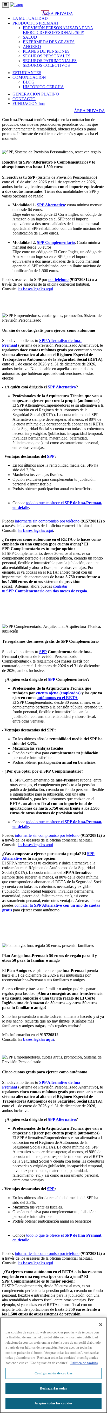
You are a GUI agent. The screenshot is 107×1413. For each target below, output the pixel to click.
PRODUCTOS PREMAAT (35, 23)
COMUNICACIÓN (29, 77)
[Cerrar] (100, 1324)
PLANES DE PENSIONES (46, 51)
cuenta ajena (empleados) (58, 693)
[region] (53, 1365)
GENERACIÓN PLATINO (35, 94)
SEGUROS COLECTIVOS (46, 65)
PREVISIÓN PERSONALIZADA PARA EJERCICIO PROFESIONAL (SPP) (58, 30)
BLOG (29, 82)
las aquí (35, 289)
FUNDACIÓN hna (28, 103)
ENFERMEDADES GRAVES (49, 42)
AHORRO (32, 46)
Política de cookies (84, 1363)
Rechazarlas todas (53, 1388)
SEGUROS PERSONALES (46, 56)
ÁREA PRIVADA (57, 13)
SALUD (30, 37)
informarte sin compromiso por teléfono (47, 521)
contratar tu (44, 588)
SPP (51, 456)
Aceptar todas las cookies (53, 1403)
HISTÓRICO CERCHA (43, 87)
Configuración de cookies (53, 1373)
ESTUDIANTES (26, 72)
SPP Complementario (56, 242)
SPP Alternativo (51, 205)
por (58, 279)
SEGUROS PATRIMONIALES (50, 60)
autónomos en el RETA (57, 697)
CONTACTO (24, 99)
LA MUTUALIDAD (30, 18)
